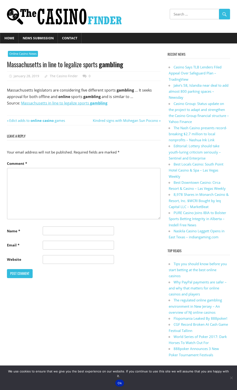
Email (13, 245)
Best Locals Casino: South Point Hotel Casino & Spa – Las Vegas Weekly (196, 170)
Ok (120, 383)
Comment (17, 163)
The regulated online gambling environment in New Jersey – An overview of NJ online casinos (195, 306)
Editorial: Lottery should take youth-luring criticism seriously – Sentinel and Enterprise (195, 152)
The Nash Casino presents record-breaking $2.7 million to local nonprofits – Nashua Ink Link (198, 134)
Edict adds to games (37, 120)
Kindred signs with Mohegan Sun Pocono (125, 120)
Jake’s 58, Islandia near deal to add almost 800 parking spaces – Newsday (198, 91)
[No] (231, 377)
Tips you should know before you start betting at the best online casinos (198, 269)
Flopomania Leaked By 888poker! (200, 318)
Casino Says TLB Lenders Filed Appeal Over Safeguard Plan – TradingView (195, 73)
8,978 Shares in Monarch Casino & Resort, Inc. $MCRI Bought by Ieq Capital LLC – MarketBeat (199, 200)
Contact (69, 38)
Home (9, 38)
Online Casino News (23, 54)
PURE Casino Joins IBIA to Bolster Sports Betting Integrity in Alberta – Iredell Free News (197, 218)
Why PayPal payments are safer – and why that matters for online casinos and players (198, 288)
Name (13, 231)
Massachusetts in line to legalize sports (64, 103)
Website (14, 259)
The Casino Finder (64, 76)
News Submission (38, 38)
